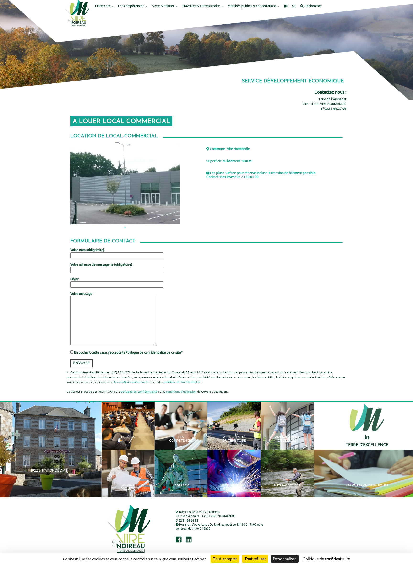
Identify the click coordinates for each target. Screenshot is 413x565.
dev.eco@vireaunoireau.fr (130, 381)
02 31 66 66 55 (188, 520)
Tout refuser (255, 559)
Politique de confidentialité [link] (326, 559)
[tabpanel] (125, 183)
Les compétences (131, 6)
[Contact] (294, 6)
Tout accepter (225, 559)
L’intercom (103, 6)
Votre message (81, 294)
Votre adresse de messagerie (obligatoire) (101, 264)
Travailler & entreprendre (201, 6)
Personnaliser (284, 559)
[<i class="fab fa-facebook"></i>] (286, 6)
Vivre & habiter (163, 6)
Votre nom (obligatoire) (87, 250)
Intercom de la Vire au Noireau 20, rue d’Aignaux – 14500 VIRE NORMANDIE (205, 513)
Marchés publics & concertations (252, 6)
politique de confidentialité (182, 381)
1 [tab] (125, 228)
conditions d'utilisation (181, 391)
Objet (74, 279)
